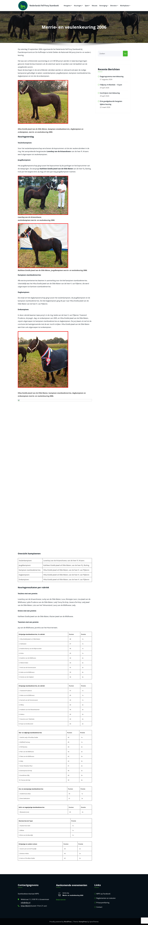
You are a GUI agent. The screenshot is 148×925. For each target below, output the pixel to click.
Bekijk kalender (61, 900)
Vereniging (103, 6)
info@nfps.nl (25, 902)
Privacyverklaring (102, 902)
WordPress (68, 922)
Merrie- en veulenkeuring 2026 (73, 895)
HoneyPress (83, 922)
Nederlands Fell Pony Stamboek (44, 5)
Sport (87, 6)
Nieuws (94, 6)
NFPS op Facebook (103, 894)
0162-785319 (25, 906)
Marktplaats (124, 6)
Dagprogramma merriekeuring (111, 76)
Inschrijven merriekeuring (110, 93)
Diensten (113, 6)
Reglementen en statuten (106, 898)
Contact (99, 907)
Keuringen (78, 6)
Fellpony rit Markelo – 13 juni (111, 85)
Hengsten (67, 6)
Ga (125, 53)
